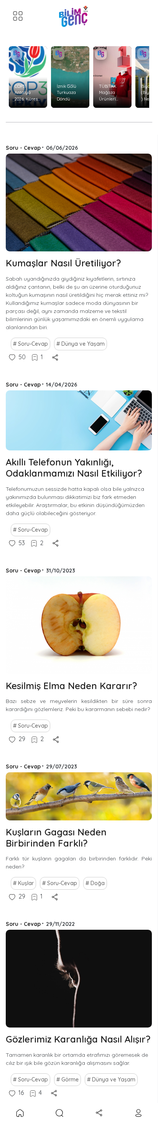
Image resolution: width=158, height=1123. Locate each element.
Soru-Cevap (33, 343)
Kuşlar (26, 883)
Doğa (98, 883)
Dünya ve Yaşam (83, 343)
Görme (70, 1079)
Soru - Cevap (23, 147)
